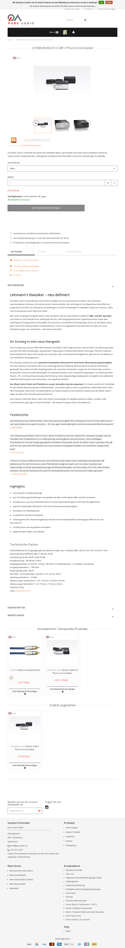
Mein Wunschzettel (17, 884)
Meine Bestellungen (17, 875)
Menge (11, 177)
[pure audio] (34, 20)
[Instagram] (46, 807)
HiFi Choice (17, 427)
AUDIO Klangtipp (19, 474)
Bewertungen (16, 615)
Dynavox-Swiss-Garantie (76, 900)
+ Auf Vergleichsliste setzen (25, 270)
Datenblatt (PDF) (23, 590)
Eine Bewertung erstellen (30, 145)
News (68, 931)
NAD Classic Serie (73, 915)
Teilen (42, 251)
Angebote (70, 836)
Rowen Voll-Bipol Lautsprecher (79, 908)
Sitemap (69, 897)
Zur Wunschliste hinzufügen (23, 214)
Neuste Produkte (73, 832)
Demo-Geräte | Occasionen (78, 919)
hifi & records (18, 452)
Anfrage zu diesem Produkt (26, 260)
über (36, 139)
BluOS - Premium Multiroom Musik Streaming (85, 912)
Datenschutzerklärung (75, 885)
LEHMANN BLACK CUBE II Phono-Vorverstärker (35, 39)
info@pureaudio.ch (19, 845)
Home (10, 39)
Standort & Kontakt (74, 870)
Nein (109, 3)
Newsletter (14, 888)
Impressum (71, 893)
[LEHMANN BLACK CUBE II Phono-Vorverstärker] (43, 125)
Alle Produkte (71, 827)
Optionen (16, 251)
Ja (101, 3)
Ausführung (14, 162)
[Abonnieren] (39, 809)
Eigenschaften (16, 607)
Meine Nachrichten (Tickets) (21, 879)
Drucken (17, 275)
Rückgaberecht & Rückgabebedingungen (83, 889)
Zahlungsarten (72, 881)
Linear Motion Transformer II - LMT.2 (81, 904)
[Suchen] (85, 20)
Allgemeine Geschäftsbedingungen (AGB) (83, 877)
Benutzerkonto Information (21, 870)
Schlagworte (74, 251)
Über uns (70, 874)
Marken (69, 841)
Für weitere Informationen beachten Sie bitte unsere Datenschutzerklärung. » (63, 6)
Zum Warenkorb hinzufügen (24, 691)
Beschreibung (16, 285)
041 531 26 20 (17, 850)
